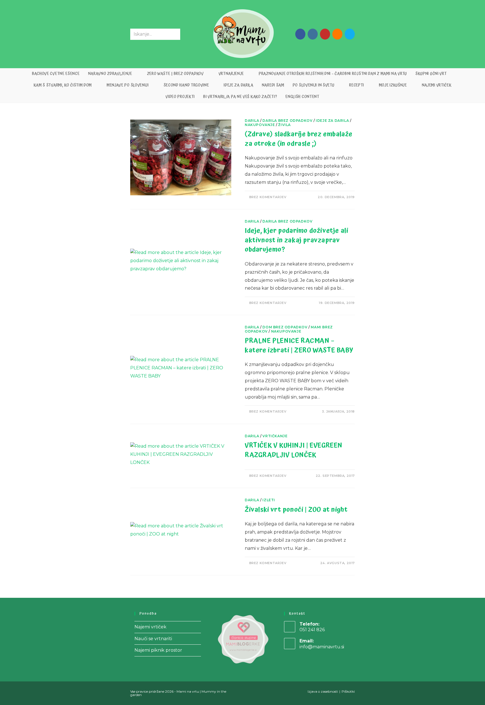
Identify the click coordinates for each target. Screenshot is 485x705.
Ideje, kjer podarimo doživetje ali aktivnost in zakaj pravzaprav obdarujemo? (296, 240)
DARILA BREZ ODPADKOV (287, 120)
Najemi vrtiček (150, 627)
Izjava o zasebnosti (323, 691)
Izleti (268, 500)
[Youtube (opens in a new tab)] (325, 34)
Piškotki (348, 691)
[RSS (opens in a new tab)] (337, 34)
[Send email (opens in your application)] (350, 34)
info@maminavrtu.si (321, 646)
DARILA (252, 120)
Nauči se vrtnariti (153, 638)
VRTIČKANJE (274, 436)
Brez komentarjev (268, 197)
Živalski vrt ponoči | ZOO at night (296, 509)
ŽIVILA (284, 125)
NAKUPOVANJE (260, 125)
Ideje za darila (332, 120)
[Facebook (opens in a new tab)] (300, 34)
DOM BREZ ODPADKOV (284, 327)
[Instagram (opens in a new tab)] (313, 34)
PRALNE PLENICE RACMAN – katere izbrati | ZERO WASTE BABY (299, 345)
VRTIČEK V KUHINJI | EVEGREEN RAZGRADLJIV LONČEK (293, 450)
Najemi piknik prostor (158, 650)
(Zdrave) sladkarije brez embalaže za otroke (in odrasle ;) (299, 139)
